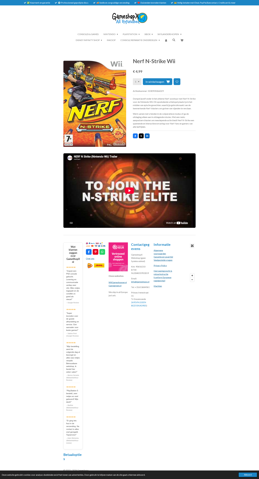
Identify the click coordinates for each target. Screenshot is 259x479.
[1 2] (137, 81)
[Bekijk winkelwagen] (182, 40)
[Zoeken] (174, 40)
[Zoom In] (192, 276)
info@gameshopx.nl (140, 281)
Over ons (90, 258)
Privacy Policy (160, 265)
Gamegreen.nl (115, 285)
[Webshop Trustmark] (118, 270)
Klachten (158, 286)
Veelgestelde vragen (163, 260)
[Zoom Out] (192, 280)
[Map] (186, 262)
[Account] (166, 40)
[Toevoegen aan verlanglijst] (177, 81)
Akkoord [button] (248, 475)
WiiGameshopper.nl (118, 282)
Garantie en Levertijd (163, 257)
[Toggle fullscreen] (192, 246)
